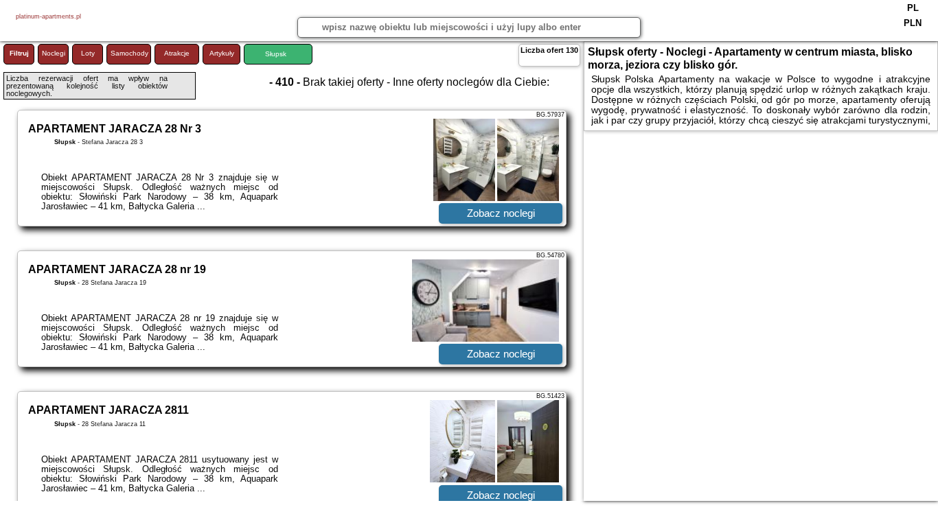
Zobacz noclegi (501, 213)
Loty (88, 53)
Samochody (129, 53)
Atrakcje (177, 53)
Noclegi (53, 53)
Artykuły (221, 53)
